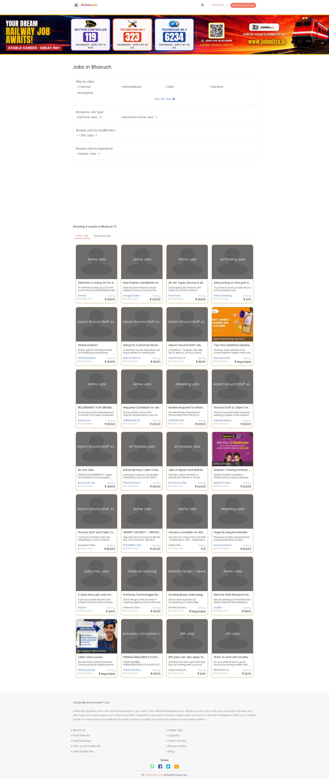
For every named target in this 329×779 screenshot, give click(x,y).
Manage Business (243, 5)
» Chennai (83, 87)
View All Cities (163, 99)
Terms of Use (177, 741)
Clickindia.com (153, 775)
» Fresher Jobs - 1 (88, 154)
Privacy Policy (177, 746)
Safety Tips (175, 730)
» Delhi (169, 87)
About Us (79, 730)
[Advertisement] (164, 192)
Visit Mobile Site (83, 751)
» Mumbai (216, 87)
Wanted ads (102, 236)
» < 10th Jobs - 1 (87, 135)
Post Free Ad (81, 735)
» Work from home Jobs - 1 (139, 117)
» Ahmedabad (131, 87)
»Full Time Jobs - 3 (89, 117)
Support (173, 735)
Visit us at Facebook (86, 746)
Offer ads (82, 236)
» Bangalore (85, 93)
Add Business (82, 741)
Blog (171, 751)
